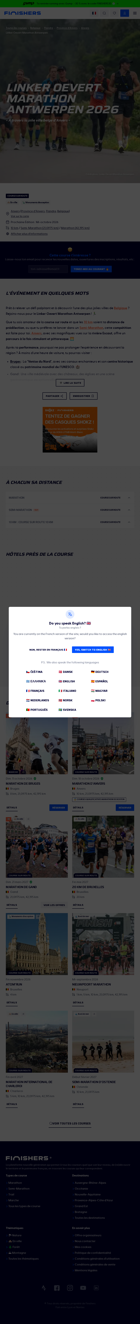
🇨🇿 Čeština (34, 672)
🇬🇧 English (67, 681)
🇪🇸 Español (99, 681)
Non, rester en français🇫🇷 (48, 650)
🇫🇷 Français (35, 691)
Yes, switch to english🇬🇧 (93, 650)
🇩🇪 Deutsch (99, 672)
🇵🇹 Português (37, 710)
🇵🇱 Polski (98, 700)
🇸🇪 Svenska (67, 710)
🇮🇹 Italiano (67, 691)
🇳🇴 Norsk (66, 700)
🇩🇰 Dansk (66, 672)
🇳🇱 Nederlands (37, 700)
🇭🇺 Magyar (99, 691)
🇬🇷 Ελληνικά (36, 681)
